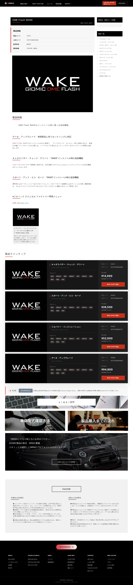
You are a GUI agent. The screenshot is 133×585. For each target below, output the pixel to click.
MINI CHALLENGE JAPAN (34, 562)
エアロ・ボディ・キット (108, 45)
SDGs (76, 582)
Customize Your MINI (92, 568)
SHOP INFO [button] (71, 555)
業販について (71, 568)
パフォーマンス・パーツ (108, 54)
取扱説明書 (66, 489)
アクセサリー (104, 39)
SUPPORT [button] (91, 555)
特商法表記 (65, 582)
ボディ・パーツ (105, 64)
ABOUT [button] (10, 555)
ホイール (103, 60)
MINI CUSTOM (38, 3)
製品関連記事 (51, 562)
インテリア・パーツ (106, 42)
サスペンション (105, 51)
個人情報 (71, 582)
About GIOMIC (11, 559)
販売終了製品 (105, 76)
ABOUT (67, 3)
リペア (102, 73)
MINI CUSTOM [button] (111, 555)
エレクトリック (105, 48)
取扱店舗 (59, 3)
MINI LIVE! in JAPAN (32, 565)
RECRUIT (10, 568)
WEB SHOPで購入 (113, 284)
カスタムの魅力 (110, 565)
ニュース (49, 3)
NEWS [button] (50, 555)
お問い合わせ (90, 559)
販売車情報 (109, 568)
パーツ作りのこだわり (13, 562)
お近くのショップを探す (67, 462)
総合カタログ (90, 570)
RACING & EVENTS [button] (33, 555)
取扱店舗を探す (71, 562)
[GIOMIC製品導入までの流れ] (98, 421)
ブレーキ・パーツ (106, 57)
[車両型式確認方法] (35, 421)
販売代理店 (70, 565)
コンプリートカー (111, 559)
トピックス (50, 559)
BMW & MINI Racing (32, 559)
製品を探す (24, 3)
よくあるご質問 (66, 402)
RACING (122, 3)
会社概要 (10, 565)
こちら (26, 203)
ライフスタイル (105, 70)
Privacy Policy (58, 582)
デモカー (109, 562)
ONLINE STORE (71, 559)
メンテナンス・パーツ (107, 67)
